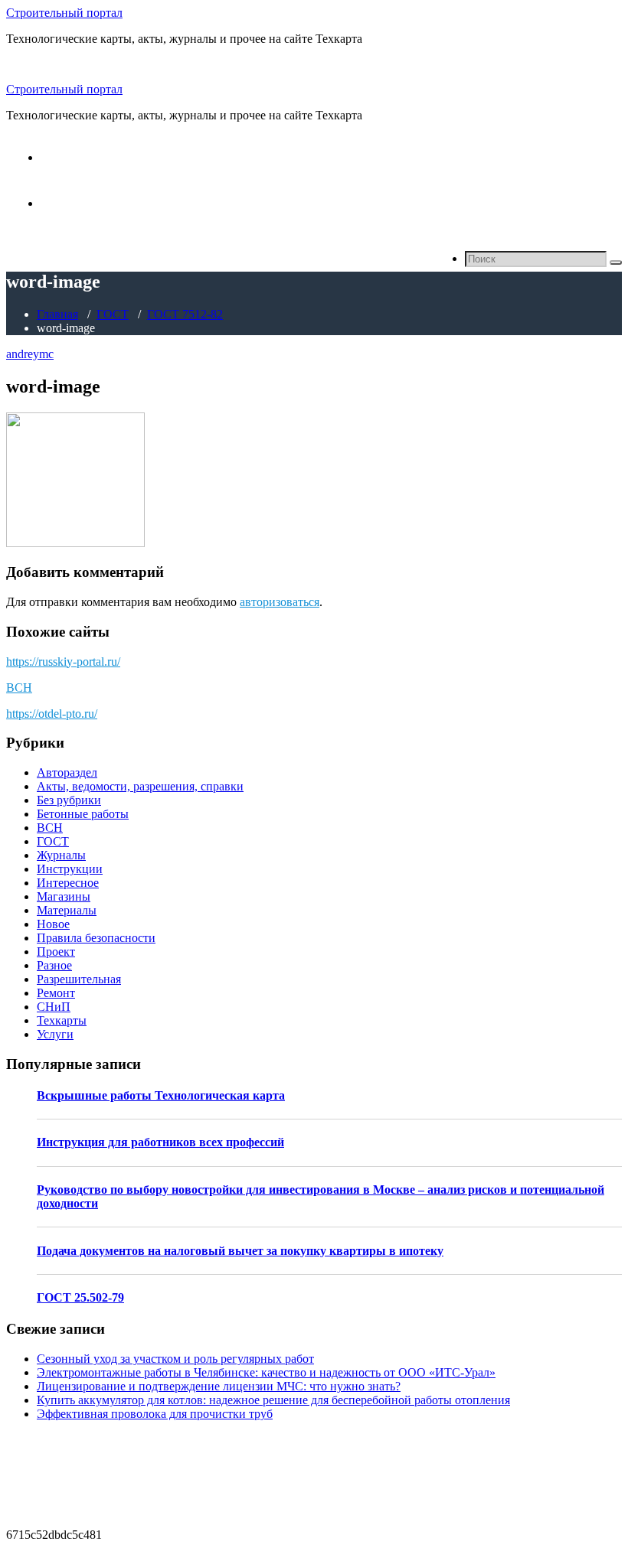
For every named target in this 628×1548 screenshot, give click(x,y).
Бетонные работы (83, 813)
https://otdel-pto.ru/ (51, 713)
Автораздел (67, 772)
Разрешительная (79, 979)
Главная (57, 314)
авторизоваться (279, 601)
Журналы (61, 855)
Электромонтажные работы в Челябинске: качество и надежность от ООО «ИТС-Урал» (266, 1372)
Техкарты (62, 1020)
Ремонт (56, 992)
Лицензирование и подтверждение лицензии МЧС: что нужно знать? (219, 1386)
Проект (56, 951)
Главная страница (87, 157)
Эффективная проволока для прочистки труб (155, 1413)
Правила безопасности (96, 937)
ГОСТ (112, 314)
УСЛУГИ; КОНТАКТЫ (103, 203)
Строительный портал (64, 12)
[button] (616, 262)
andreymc (30, 353)
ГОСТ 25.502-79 (80, 1297)
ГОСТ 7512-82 (185, 314)
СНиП (53, 1006)
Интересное (68, 882)
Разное (54, 965)
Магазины (63, 896)
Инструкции (70, 868)
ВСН (19, 687)
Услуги (55, 1034)
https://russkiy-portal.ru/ (63, 661)
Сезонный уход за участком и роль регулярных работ (175, 1358)
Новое (53, 923)
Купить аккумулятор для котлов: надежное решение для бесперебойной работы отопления (273, 1399)
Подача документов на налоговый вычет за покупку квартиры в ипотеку (240, 1250)
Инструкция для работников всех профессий (160, 1142)
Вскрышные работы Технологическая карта (161, 1095)
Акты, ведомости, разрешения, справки (140, 786)
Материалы (66, 910)
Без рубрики (69, 800)
